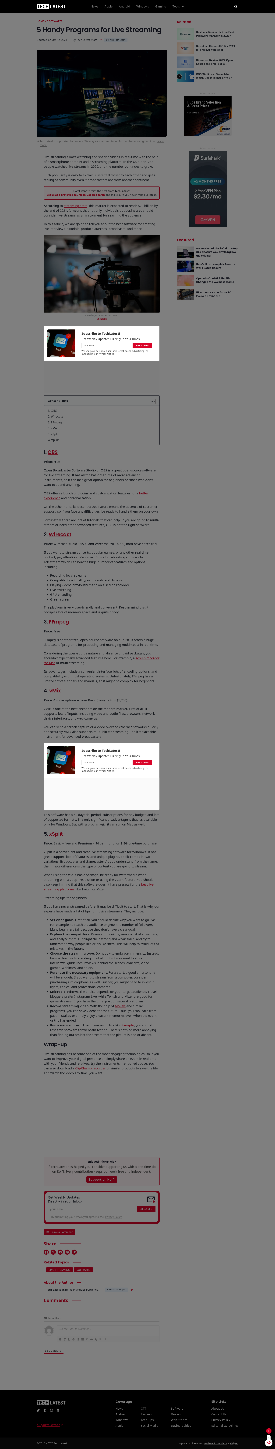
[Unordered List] (82, 1339)
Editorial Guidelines (224, 1425)
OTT (143, 1408)
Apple (109, 6)
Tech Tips (147, 1420)
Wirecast (60, 534)
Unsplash (101, 318)
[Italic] (64, 1339)
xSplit (56, 833)
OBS (53, 452)
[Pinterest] (67, 1252)
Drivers (176, 1414)
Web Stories (179, 1420)
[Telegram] (74, 1252)
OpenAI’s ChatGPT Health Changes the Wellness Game (215, 280)
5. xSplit (53, 434)
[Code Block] (91, 1339)
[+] (104, 1339)
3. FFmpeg (55, 422)
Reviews (146, 1414)
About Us (217, 1408)
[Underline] (69, 1339)
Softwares (55, 21)
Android (124, 6)
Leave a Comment (62, 1232)
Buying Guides (181, 1425)
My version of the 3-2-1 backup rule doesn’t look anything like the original (217, 252)
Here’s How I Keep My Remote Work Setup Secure (215, 266)
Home (40, 21)
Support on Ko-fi (102, 1179)
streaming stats (75, 206)
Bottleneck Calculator (215, 1443)
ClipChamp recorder (90, 1068)
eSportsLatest (48, 1425)
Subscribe (146, 1209)
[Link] (96, 1339)
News (94, 6)
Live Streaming (59, 1270)
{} (100, 1339)
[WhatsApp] (60, 1252)
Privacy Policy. (113, 1217)
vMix (55, 690)
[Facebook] (46, 1252)
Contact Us (218, 1414)
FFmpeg (59, 621)
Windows (142, 6)
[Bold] (60, 1339)
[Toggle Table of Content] (151, 401)
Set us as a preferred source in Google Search (76, 195)
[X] (53, 1252)
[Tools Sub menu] (182, 6)
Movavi (120, 1006)
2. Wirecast (55, 416)
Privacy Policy (220, 1420)
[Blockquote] (87, 1339)
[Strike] (73, 1339)
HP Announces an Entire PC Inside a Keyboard (214, 294)
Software (83, 1270)
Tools (176, 6)
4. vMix (52, 428)
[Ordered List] (78, 1339)
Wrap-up (54, 440)
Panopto (127, 1025)
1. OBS (52, 410)
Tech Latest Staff (86, 40)
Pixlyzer (234, 1443)
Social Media (149, 1425)
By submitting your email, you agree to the (86, 1217)
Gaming (160, 6)
